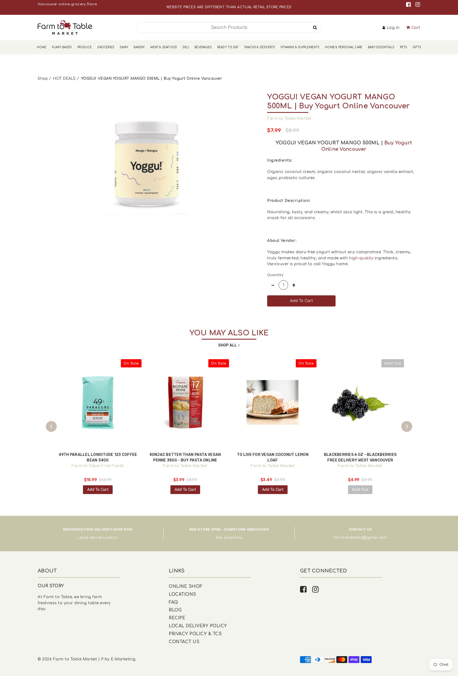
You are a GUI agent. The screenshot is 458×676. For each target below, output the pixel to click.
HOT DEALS (64, 79)
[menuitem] (41, 47)
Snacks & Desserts (259, 47)
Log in (393, 28)
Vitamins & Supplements (300, 47)
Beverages (203, 47)
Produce (84, 47)
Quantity (275, 275)
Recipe (177, 618)
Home (42, 47)
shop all (227, 345)
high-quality (361, 258)
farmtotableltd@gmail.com (360, 538)
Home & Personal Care (343, 47)
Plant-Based (62, 47)
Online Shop (185, 586)
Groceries (105, 47)
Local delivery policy (98, 538)
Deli (186, 47)
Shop (43, 79)
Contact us (184, 641)
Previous (51, 426)
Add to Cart (98, 490)
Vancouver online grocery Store (67, 4)
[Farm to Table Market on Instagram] (417, 5)
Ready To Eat (228, 47)
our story (51, 586)
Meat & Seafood (163, 47)
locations (233, 538)
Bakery (139, 47)
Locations (182, 594)
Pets (403, 47)
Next (406, 426)
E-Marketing (123, 659)
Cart (415, 28)
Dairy (124, 47)
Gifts (417, 47)
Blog (175, 610)
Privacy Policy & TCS (195, 633)
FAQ (173, 602)
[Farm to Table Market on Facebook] (409, 5)
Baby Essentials (381, 47)
